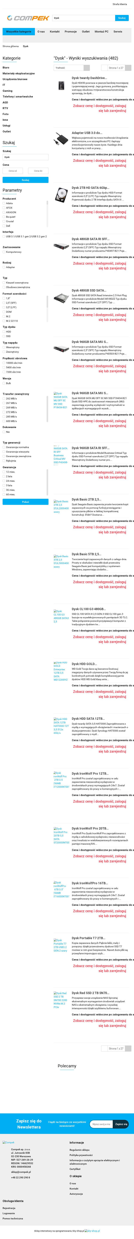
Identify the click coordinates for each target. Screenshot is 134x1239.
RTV (6, 108)
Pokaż (25, 501)
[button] (77, 1142)
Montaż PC (101, 31)
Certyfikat (75, 1169)
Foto (6, 114)
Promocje (71, 31)
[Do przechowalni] (129, 102)
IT (4, 85)
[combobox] (72, 68)
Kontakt (54, 31)
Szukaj (25, 180)
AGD (6, 102)
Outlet (86, 31)
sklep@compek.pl (21, 1172)
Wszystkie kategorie (18, 31)
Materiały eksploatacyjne (19, 73)
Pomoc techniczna (13, 1218)
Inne (6, 119)
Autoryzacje (76, 1193)
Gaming (8, 90)
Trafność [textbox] (60, 68)
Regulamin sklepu (80, 1149)
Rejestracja (9, 1208)
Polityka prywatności (81, 1155)
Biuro (6, 67)
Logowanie (9, 1213)
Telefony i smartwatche (18, 96)
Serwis (118, 31)
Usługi (7, 125)
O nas (41, 31)
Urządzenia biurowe (15, 79)
